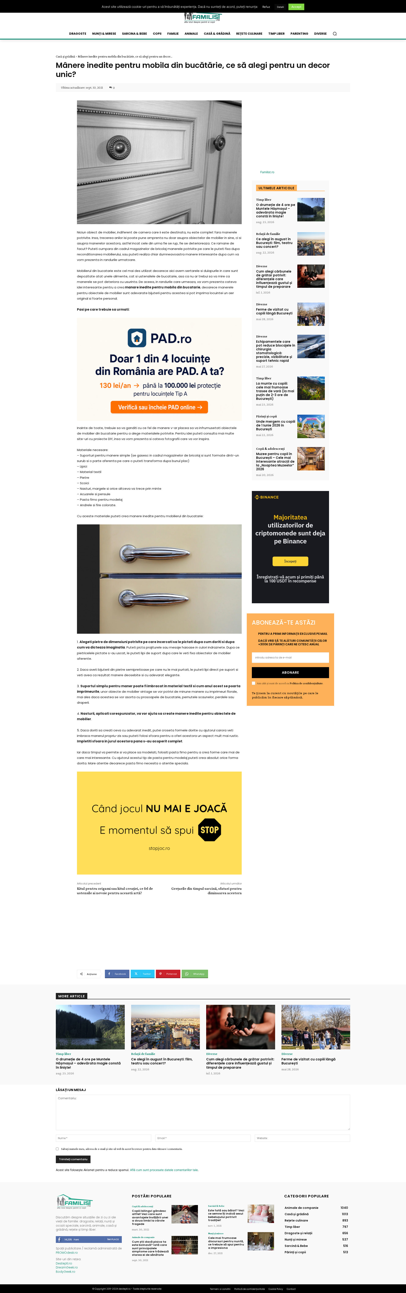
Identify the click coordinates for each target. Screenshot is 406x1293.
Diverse (261, 266)
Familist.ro (267, 172)
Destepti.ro (64, 1263)
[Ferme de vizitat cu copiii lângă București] (311, 314)
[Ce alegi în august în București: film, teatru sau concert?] (311, 244)
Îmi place (113, 1239)
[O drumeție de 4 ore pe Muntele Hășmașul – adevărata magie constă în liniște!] (311, 209)
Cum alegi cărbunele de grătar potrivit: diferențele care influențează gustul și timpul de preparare (274, 279)
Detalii (280, 6)
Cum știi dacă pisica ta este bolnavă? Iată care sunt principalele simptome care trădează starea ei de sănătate (150, 1248)
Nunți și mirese (216, 1233)
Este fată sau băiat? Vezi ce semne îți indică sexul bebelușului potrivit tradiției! (226, 1215)
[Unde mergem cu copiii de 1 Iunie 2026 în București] (311, 426)
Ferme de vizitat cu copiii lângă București (274, 311)
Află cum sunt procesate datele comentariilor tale (164, 1170)
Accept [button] (296, 6)
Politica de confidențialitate (306, 683)
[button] (335, 34)
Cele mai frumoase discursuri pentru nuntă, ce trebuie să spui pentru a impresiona (226, 1243)
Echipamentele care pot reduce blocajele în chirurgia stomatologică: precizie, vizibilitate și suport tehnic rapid (275, 351)
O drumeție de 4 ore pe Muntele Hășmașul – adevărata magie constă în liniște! (275, 210)
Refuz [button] (266, 6)
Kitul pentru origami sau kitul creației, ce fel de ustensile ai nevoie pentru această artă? (115, 890)
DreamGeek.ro (67, 1267)
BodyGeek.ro (65, 1272)
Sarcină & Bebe (216, 1206)
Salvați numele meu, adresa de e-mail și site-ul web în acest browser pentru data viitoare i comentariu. (121, 1148)
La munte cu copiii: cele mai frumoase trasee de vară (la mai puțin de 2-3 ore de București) (275, 391)
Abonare (290, 672)
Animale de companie (143, 1237)
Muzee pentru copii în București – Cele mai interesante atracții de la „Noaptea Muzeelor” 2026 (275, 461)
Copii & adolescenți (270, 448)
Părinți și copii (266, 416)
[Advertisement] (159, 931)
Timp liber (263, 199)
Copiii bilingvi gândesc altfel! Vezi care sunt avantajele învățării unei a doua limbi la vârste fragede (150, 1217)
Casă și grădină (65, 56)
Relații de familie (268, 234)
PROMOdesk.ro (67, 1252)
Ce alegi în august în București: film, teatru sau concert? (274, 243)
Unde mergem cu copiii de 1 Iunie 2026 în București (275, 425)
